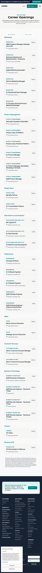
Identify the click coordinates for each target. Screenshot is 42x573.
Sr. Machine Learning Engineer (16, 244)
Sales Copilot (4, 524)
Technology (17, 526)
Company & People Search (7, 533)
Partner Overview (18, 537)
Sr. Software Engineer (13, 272)
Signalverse (4, 502)
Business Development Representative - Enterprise (15, 58)
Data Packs (30, 534)
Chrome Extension (5, 535)
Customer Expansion (18, 510)
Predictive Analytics (6, 537)
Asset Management (18, 514)
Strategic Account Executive (15, 334)
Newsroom (30, 547)
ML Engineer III (11, 222)
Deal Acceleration (18, 508)
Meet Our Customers (31, 517)
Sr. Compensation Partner (15, 206)
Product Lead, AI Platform (15, 132)
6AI (2, 504)
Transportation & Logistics (19, 528)
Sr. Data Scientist (12, 233)
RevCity (29, 525)
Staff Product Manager (14, 179)
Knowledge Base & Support (32, 528)
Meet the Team (30, 543)
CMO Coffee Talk (31, 521)
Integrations (17, 534)
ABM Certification (31, 511)
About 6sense (30, 541)
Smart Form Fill (4, 518)
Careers (29, 545)
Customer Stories (31, 515)
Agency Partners (18, 539)
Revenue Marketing (6, 509)
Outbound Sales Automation (20, 506)
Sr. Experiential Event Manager (16, 92)
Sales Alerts (4, 531)
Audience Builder (5, 516)
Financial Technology (18, 521)
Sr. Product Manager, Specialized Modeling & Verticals (17, 167)
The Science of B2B (31, 510)
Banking (16, 515)
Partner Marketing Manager (15, 81)
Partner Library (17, 532)
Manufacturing (17, 524)
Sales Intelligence (5, 522)
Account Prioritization (6, 526)
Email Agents (4, 511)
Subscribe (33, 564)
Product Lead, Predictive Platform (17, 144)
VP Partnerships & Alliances (15, 449)
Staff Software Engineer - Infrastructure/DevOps (14, 306)
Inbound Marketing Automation (20, 504)
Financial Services (18, 519)
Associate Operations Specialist (17, 121)
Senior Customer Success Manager (18, 351)
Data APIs (29, 536)
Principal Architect (12, 261)
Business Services (18, 517)
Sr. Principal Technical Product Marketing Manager (16, 104)
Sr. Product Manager (13, 155)
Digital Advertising (5, 513)
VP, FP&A (9, 433)
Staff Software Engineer (14, 294)
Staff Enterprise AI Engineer (15, 378)
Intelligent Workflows (5, 515)
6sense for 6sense (31, 506)
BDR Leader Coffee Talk (32, 523)
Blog (28, 504)
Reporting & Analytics (6, 520)
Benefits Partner (11, 195)
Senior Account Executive (15, 323)
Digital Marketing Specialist (15, 70)
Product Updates (31, 527)
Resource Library (31, 501)
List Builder (4, 529)
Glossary (29, 508)
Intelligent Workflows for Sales (7, 528)
